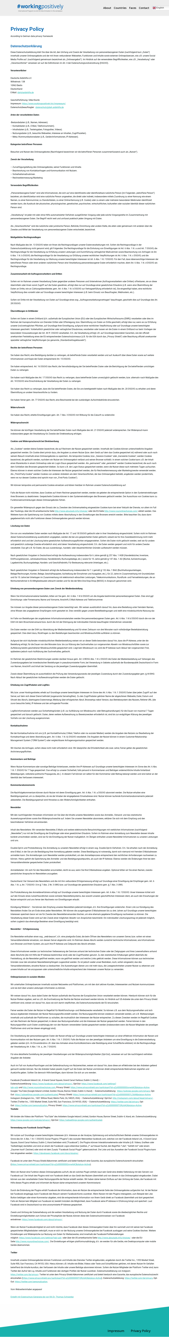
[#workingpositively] (40, 8)
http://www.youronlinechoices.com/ (121, 511)
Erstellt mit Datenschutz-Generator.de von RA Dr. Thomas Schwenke (42, 1297)
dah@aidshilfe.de (25, 92)
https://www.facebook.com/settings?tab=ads (40, 1238)
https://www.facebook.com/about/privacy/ (52, 1083)
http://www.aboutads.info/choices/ (71, 511)
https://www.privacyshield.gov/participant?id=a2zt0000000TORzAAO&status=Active (102, 1105)
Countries (120, 8)
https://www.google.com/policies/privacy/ (30, 1120)
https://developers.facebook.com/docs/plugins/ (55, 1153)
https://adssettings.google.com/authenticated (36, 1094)
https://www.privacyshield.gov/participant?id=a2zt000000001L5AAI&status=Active (112, 1094)
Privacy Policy (141, 1331)
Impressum (116, 1331)
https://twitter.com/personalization (31, 1105)
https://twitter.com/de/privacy (125, 1101)
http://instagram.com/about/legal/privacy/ (133, 1098)
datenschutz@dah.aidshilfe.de (49, 107)
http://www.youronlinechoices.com (39, 1087)
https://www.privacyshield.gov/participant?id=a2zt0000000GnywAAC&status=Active (110, 1087)
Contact (144, 8)
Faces (132, 8)
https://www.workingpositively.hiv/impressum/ (44, 103)
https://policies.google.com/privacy (133, 1091)
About (107, 8)
